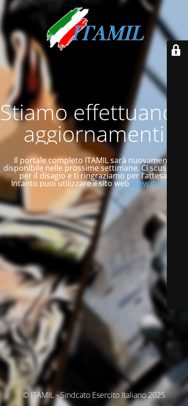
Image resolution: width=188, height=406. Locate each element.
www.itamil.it (154, 183)
